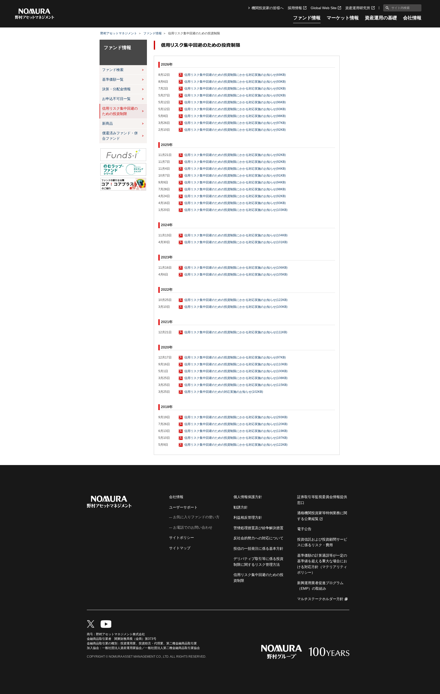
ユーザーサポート (183, 507)
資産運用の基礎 (381, 18)
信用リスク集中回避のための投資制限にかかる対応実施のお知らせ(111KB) (235, 332)
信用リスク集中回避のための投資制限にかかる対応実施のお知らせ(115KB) (235, 385)
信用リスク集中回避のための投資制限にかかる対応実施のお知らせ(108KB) (235, 378)
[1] (386, 7)
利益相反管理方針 (247, 517)
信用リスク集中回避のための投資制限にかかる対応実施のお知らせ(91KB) (235, 175)
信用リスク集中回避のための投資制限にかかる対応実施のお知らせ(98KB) (235, 116)
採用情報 (295, 8)
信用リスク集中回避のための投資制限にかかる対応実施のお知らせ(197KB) (235, 438)
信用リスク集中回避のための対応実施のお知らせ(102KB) (223, 392)
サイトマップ (179, 548)
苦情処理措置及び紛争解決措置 (258, 528)
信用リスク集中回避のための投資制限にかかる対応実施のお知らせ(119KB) (235, 431)
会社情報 (412, 18)
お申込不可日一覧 (116, 99)
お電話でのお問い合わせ (192, 527)
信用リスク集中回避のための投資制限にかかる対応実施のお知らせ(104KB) (235, 235)
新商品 (107, 123)
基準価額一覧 (112, 79)
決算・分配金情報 (116, 89)
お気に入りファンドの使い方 (196, 517)
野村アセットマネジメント (118, 33)
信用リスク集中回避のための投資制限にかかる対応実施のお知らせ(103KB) (235, 210)
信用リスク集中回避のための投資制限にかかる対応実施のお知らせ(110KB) (235, 364)
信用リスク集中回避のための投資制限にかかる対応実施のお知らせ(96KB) (235, 102)
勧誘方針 (240, 507)
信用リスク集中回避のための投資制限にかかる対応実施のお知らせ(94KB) (235, 168)
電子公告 (304, 529)
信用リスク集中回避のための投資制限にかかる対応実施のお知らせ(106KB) (235, 267)
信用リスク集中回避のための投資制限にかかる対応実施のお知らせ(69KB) (235, 75)
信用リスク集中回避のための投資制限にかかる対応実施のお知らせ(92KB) (235, 88)
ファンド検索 (112, 70)
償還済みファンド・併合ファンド (120, 135)
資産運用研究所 (357, 8)
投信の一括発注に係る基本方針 (258, 548)
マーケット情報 (343, 18)
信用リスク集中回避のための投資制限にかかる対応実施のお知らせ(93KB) (235, 81)
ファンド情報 (307, 18)
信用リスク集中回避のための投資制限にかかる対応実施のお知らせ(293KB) (235, 417)
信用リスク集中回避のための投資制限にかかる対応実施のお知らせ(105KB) (235, 274)
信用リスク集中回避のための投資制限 (120, 111)
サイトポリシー (181, 538)
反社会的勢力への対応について (258, 538)
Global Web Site (324, 8)
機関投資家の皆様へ (268, 8)
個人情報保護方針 (247, 497)
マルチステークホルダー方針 (320, 599)
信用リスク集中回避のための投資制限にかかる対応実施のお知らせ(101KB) (235, 242)
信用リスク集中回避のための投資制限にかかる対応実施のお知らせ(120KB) (235, 424)
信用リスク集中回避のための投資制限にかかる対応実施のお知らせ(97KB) (235, 123)
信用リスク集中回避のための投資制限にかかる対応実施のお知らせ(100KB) (235, 307)
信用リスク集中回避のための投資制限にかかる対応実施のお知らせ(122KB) (235, 300)
